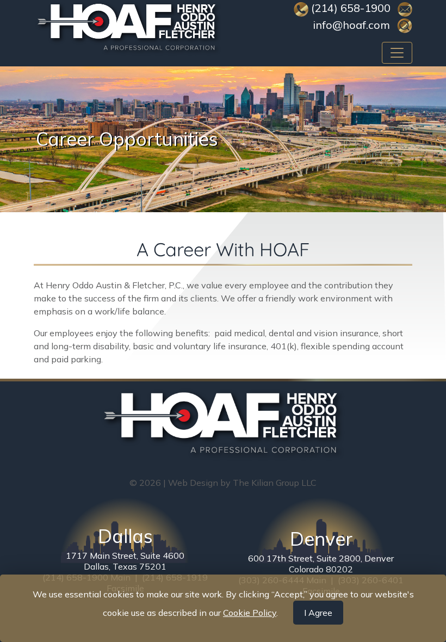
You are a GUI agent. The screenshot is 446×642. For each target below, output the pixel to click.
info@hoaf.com (351, 25)
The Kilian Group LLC (275, 482)
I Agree (318, 612)
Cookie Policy (249, 612)
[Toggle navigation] (397, 53)
